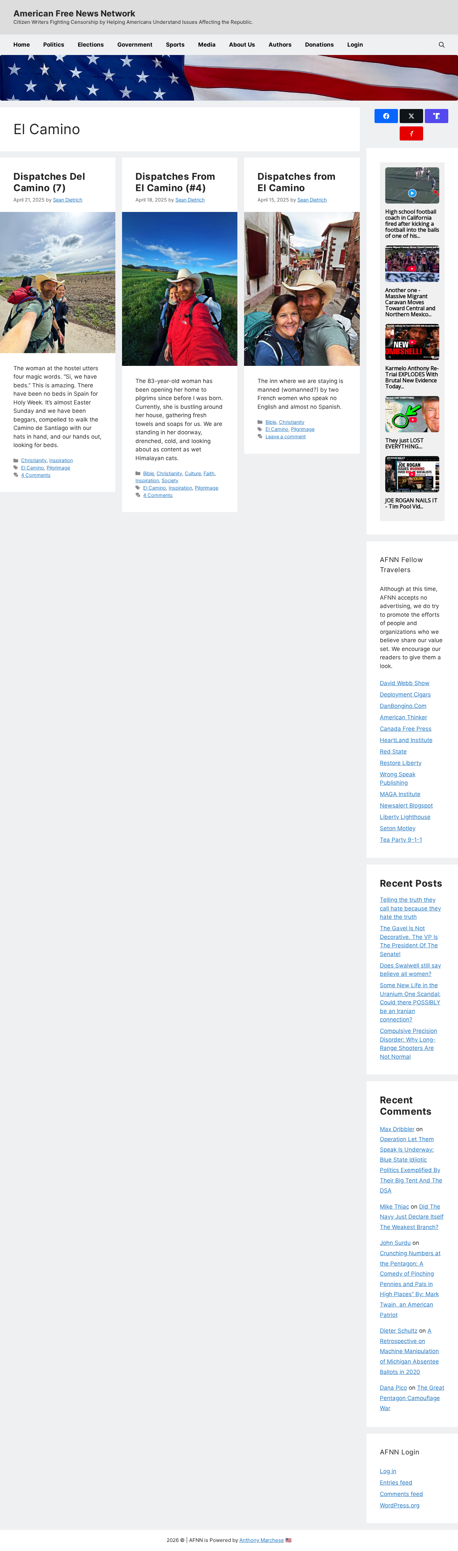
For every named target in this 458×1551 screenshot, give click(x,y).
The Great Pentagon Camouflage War (412, 1397)
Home (21, 44)
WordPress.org (399, 1505)
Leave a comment (286, 436)
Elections (91, 44)
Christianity (34, 460)
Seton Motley (397, 828)
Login (355, 44)
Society (170, 480)
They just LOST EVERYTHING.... (404, 443)
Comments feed (401, 1494)
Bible (148, 473)
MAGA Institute (400, 794)
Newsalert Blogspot (406, 805)
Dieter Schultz (398, 1330)
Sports (175, 44)
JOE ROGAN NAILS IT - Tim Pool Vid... (411, 503)
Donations (319, 44)
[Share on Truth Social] (436, 116)
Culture (193, 473)
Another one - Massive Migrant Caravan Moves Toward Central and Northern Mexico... (410, 302)
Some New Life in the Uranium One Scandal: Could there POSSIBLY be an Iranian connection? (410, 1002)
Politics (53, 44)
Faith (209, 473)
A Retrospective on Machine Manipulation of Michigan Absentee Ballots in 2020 (409, 1351)
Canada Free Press (406, 728)
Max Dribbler (397, 1129)
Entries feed (396, 1482)
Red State (393, 751)
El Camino (32, 467)
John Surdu (395, 1242)
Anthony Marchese (261, 1540)
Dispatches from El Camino (296, 182)
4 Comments (36, 475)
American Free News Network (74, 13)
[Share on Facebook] (386, 116)
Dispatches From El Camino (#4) (175, 182)
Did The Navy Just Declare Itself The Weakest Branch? (412, 1216)
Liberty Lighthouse (405, 817)
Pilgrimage (58, 467)
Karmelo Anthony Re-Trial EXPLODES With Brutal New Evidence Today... (412, 377)
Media (207, 44)
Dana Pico (393, 1387)
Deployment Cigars (405, 694)
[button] (441, 44)
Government (135, 44)
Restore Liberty (400, 763)
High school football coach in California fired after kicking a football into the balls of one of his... (412, 224)
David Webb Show (405, 683)
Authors (280, 44)
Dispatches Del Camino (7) (49, 182)
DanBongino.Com (403, 706)
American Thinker (403, 717)
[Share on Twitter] (411, 116)
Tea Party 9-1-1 (401, 839)
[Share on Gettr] (411, 133)
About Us (242, 44)
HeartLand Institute (406, 740)
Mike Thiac (394, 1206)
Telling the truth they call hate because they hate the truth (410, 908)
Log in (388, 1471)
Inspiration (61, 460)
